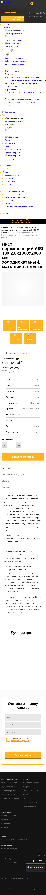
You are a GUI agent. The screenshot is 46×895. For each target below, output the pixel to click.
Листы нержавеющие (13, 40)
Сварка (8, 203)
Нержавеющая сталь (11, 27)
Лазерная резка (11, 159)
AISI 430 (39, 93)
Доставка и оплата (13, 175)
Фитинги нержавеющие (14, 64)
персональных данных (20, 741)
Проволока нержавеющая (35, 80)
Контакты (9, 178)
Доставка (6, 487)
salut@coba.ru (11, 12)
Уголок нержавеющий (30, 77)
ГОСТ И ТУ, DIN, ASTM (13, 194)
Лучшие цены (7, 166)
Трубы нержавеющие (13, 34)
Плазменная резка (12, 153)
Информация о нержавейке (16, 197)
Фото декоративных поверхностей (19, 207)
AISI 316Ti (22, 93)
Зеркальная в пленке (33, 99)
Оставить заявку (23, 755)
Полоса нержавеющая (14, 80)
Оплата (5, 481)
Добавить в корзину (23, 457)
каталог (5, 24)
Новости (8, 184)
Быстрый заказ (35, 861)
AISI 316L (15, 93)
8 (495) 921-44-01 (37, 13)
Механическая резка (13, 121)
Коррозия (9, 200)
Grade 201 (31, 93)
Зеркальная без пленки (14, 99)
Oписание (6, 469)
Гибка (7, 146)
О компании (7, 172)
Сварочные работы (13, 134)
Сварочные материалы (15, 58)
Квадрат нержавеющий (14, 83)
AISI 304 (8, 93)
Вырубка (8, 128)
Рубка (7, 140)
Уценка (5, 169)
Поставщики (10, 181)
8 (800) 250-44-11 (37, 17)
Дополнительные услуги (13, 475)
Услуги (5, 115)
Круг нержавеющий (13, 77)
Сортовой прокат (12, 46)
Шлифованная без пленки (15, 102)
